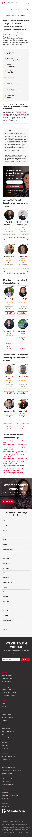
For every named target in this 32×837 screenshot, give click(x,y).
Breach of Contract (7, 675)
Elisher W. (21, 377)
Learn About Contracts (8, 731)
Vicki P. (22, 299)
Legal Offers (5, 734)
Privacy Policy (5, 803)
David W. (21, 331)
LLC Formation (5, 748)
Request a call (8, 501)
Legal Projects (12, 10)
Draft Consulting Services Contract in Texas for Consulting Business (15, 455)
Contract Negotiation (7, 687)
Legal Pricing (5, 742)
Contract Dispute (6, 681)
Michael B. (8, 256)
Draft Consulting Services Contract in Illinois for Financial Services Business (15, 462)
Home (4, 10)
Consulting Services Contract (16, 60)
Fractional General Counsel (9, 692)
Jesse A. (8, 299)
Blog (3, 709)
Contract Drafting (6, 684)
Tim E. (8, 222)
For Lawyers (5, 723)
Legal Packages (6, 737)
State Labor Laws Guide (8, 779)
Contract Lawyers (6, 712)
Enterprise (4, 720)
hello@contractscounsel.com (10, 795)
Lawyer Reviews (6, 728)
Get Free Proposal (9, 238)
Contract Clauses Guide (8, 756)
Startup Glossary (6, 776)
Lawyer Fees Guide (7, 762)
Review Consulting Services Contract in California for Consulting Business (13, 469)
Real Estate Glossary (7, 773)
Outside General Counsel (8, 695)
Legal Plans (4, 740)
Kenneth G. (8, 411)
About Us (4, 703)
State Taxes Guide (6, 781)
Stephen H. (8, 331)
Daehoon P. (21, 222)
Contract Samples (6, 714)
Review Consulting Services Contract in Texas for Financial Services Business (15, 452)
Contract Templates (7, 717)
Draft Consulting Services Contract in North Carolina (14, 466)
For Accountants (6, 726)
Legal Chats (5, 765)
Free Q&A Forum (6, 759)
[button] (16, 520)
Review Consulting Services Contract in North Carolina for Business (15, 448)
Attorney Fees (5, 706)
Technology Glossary (7, 784)
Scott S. (22, 256)
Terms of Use (5, 806)
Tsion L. (8, 377)
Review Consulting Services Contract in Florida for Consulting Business (15, 459)
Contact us (5, 792)
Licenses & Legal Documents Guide (11, 770)
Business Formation (7, 678)
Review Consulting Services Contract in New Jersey (15, 445)
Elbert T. (21, 411)
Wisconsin (20, 10)
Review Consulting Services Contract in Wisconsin (13, 441)
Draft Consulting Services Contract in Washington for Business (13, 473)
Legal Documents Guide (8, 767)
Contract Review (6, 689)
